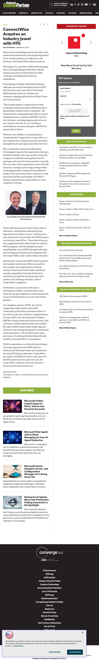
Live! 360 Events (49, 592)
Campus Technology (49, 585)
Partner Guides (76, 194)
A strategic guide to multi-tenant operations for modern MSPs (76, 311)
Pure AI (49, 606)
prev (62, 42)
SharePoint (60, 13)
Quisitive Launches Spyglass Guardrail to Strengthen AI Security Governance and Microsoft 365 (74, 184)
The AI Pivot (49, 627)
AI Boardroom (49, 571)
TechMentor (49, 620)
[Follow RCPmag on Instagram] (82, 5)
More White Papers (67, 328)
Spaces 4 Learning (49, 616)
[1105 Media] (49, 560)
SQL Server (72, 13)
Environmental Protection (49, 588)
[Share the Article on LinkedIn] (43, 24)
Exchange (49, 13)
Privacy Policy (76, 104)
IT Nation (17, 354)
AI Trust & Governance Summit (71, 250)
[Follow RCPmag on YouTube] (86, 5)
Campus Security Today (49, 581)
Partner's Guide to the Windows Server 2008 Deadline (74, 203)
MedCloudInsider (49, 599)
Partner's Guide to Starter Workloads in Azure (74, 221)
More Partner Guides (68, 236)
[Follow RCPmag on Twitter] (75, 5)
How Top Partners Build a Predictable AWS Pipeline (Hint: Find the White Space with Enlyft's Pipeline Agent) (75, 258)
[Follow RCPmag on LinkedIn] (72, 5)
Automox (76, 57)
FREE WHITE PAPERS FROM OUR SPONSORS (76, 289)
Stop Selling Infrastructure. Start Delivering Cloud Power (75, 267)
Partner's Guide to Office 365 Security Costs (76, 209)
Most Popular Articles (76, 142)
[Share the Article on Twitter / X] (47, 24)
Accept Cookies (75, 652)
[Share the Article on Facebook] (40, 24)
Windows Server (85, 13)
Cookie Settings (54, 652)
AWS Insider (49, 578)
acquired (15, 273)
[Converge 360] (49, 553)
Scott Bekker (10, 47)
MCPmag (49, 595)
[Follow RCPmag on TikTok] (78, 5)
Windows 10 (23, 13)
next (91, 42)
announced (19, 97)
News (5, 25)
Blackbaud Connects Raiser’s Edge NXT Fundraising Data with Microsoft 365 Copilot (74, 165)
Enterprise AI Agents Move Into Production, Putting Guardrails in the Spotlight (76, 156)
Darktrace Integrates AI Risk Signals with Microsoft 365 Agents (74, 175)
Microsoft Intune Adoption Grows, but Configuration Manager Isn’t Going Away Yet (36, 471)
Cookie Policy (18, 646)
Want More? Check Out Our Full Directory (76, 67)
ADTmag (49, 574)
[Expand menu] (94, 5)
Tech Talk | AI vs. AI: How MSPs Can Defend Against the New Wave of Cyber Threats (76, 275)
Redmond (49, 609)
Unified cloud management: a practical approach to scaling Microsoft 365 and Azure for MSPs (74, 320)
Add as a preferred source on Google (60, 4)
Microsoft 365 (36, 13)
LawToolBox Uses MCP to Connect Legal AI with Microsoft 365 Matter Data (75, 149)
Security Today (49, 612)
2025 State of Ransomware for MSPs (73, 296)
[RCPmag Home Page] (16, 5)
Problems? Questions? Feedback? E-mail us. (50, 659)
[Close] (82, 632)
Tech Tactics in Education (49, 623)
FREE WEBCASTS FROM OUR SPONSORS (76, 243)
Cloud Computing (9, 13)
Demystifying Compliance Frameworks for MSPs (75, 303)
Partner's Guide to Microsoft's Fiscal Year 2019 (75, 229)
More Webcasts (66, 282)
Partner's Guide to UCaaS (69, 215)
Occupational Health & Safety (49, 602)
